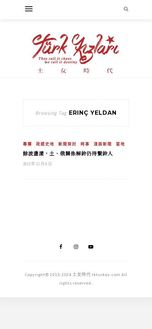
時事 (85, 144)
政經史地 (45, 144)
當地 (120, 144)
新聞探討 (67, 144)
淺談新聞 (103, 144)
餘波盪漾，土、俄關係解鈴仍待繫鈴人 (68, 153)
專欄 (27, 144)
